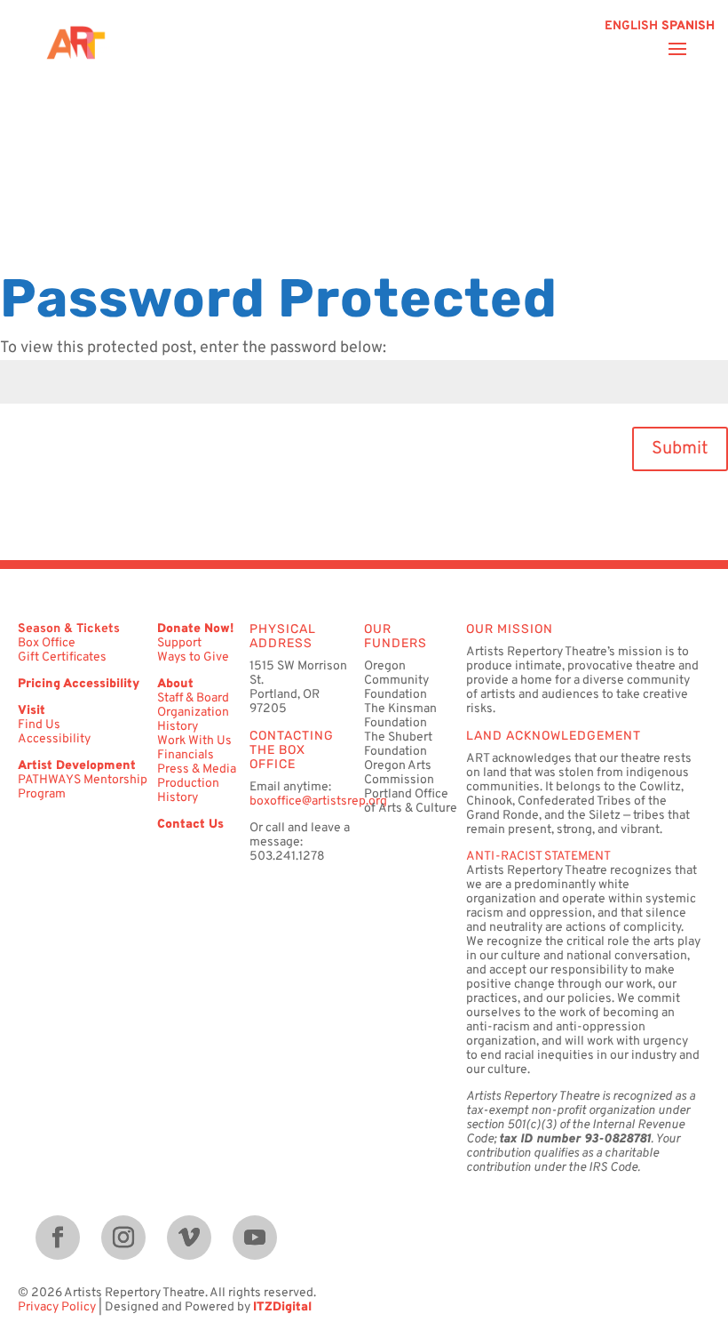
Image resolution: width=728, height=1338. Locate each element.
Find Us (39, 725)
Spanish (688, 26)
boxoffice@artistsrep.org (318, 801)
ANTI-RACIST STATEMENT (538, 856)
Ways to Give (193, 657)
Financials (185, 755)
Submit (680, 449)
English (631, 26)
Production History (188, 790)
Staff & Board (193, 698)
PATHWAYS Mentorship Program (82, 787)
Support (179, 643)
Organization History (193, 719)
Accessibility (54, 739)
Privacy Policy (57, 1307)
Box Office (46, 643)
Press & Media (196, 769)
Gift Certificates (62, 657)
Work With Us (194, 741)
